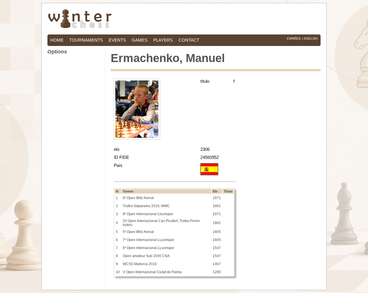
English (311, 38)
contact (189, 40)
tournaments (86, 40)
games (139, 40)
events (117, 40)
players (163, 40)
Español (294, 38)
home (57, 40)
